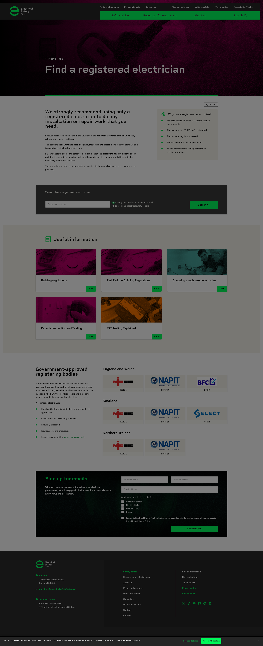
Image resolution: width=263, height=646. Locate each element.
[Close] (259, 641)
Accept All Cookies (211, 641)
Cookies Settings (190, 641)
